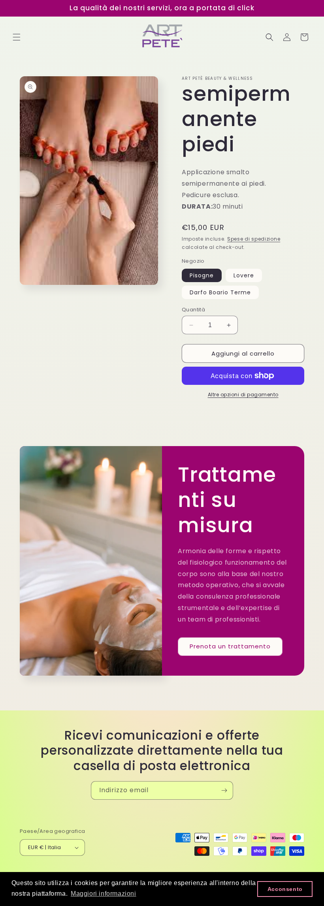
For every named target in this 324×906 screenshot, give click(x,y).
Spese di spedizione (253, 238)
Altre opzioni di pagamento (243, 394)
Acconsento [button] (285, 889)
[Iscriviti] (224, 790)
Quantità (193, 309)
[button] (16, 37)
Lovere (244, 275)
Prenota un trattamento (230, 646)
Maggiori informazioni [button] (103, 893)
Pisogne (202, 275)
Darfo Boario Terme (220, 292)
